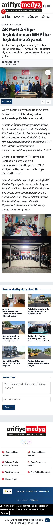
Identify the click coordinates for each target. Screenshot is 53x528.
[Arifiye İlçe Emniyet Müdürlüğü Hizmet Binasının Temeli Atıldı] (39, 327)
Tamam (5, 513)
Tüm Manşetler (12, 472)
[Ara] (44, 6)
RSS (9, 491)
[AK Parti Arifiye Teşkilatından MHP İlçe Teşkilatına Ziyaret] (26, 82)
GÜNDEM (33, 17)
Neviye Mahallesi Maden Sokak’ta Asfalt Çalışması (10, 338)
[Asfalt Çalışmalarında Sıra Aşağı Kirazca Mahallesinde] (39, 300)
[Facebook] (24, 442)
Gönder (8, 407)
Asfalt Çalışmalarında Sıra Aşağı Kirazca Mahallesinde (38, 311)
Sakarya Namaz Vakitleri (37, 453)
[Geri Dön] (3, 11)
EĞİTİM (45, 17)
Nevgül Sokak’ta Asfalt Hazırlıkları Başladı (11, 363)
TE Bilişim (33, 500)
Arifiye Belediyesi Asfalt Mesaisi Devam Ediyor (38, 363)
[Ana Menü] (48, 6)
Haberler (6, 25)
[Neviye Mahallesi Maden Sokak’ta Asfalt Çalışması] (13, 327)
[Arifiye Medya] (22, 7)
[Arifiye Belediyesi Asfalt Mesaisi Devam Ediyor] (39, 352)
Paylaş (8, 101)
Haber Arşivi (11, 479)
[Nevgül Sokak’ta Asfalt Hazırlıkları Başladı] (13, 352)
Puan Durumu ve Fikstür (37, 463)
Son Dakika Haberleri (40, 472)
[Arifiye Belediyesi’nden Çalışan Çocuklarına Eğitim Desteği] (13, 300)
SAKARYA (19, 17)
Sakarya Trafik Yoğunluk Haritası (10, 463)
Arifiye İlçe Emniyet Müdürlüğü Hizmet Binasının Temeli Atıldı (38, 338)
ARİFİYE (6, 17)
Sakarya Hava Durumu (10, 453)
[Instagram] (29, 442)
